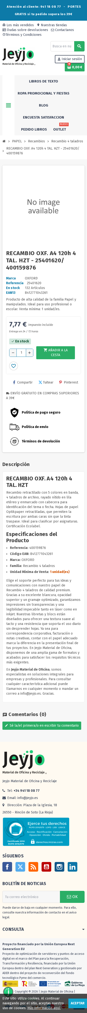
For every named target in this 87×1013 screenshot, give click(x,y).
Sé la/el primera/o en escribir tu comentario (42, 726)
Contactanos (64, 30)
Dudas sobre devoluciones (27, 30)
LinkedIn (72, 867)
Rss (33, 867)
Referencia (14, 283)
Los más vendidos (18, 25)
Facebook (7, 867)
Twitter (20, 867)
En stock (13, 288)
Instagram (59, 867)
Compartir (25, 382)
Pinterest (71, 382)
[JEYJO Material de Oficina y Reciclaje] (18, 56)
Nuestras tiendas (52, 25)
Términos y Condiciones (22, 35)
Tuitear (48, 382)
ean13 (10, 293)
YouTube (46, 867)
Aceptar (78, 1003)
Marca (11, 278)
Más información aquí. (44, 1008)
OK (74, 896)
